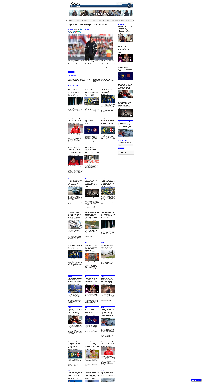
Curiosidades (115, 20)
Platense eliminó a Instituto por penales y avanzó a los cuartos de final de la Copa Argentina (91, 150)
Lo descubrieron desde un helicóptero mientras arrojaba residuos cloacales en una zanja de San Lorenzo (92, 215)
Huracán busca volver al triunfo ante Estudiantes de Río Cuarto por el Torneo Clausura (75, 92)
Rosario (71, 20)
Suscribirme (121, 148)
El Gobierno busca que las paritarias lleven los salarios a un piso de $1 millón (75, 375)
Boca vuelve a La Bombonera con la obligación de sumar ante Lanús (91, 121)
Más (134, 20)
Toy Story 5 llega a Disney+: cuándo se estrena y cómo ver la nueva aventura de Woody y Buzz (92, 345)
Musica (122, 20)
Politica (85, 20)
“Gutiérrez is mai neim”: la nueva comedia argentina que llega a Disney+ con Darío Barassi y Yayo (125, 30)
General (99, 20)
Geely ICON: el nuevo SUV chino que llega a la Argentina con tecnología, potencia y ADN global (92, 375)
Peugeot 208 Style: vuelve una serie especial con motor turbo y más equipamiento (75, 182)
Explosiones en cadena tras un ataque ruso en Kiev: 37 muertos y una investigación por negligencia (79, 80)
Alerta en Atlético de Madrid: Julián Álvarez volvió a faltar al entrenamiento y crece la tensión (75, 150)
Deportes (107, 20)
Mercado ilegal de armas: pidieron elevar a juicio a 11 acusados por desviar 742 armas (75, 280)
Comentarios (71, 72)
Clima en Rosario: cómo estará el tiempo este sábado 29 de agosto (107, 245)
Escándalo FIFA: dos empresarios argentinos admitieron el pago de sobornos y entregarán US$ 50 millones (103, 80)
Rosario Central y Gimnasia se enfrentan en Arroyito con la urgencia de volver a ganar (91, 92)
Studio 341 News (86, 29)
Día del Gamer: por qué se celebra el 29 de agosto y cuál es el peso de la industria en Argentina (75, 311)
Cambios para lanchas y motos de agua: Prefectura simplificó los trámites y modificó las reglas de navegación (108, 312)
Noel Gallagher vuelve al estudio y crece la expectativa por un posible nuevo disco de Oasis (91, 183)
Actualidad (92, 20)
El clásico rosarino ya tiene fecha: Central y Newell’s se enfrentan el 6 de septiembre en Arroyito (108, 121)
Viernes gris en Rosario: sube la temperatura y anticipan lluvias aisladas (108, 374)
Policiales (78, 20)
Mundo (128, 20)
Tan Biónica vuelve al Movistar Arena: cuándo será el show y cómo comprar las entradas (107, 280)
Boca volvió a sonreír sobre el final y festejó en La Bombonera (108, 91)
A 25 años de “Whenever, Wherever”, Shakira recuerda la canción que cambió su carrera (91, 280)
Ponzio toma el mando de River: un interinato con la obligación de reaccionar (75, 120)
